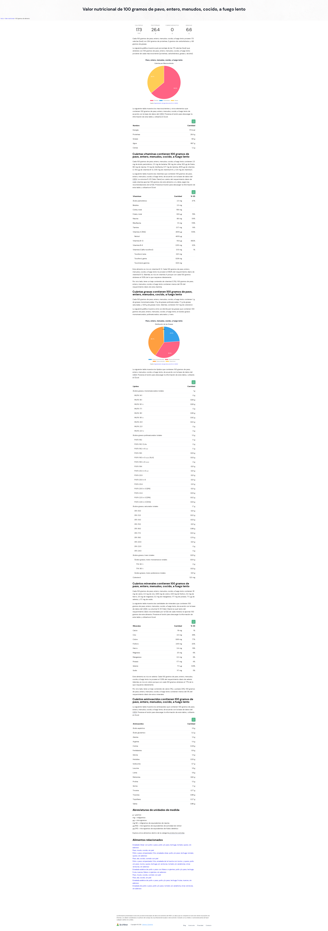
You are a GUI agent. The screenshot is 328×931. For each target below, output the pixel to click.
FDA (152, 185)
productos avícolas (176, 833)
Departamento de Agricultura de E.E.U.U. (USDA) (166, 103)
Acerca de (191, 925)
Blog (184, 925)
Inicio (2, 18)
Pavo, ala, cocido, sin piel (142, 878)
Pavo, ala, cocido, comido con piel (145, 858)
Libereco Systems (147, 924)
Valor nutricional (9, 18)
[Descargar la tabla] (193, 121)
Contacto (208, 925)
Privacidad (200, 925)
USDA (161, 114)
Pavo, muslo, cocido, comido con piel (147, 875)
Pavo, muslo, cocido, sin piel (143, 850)
